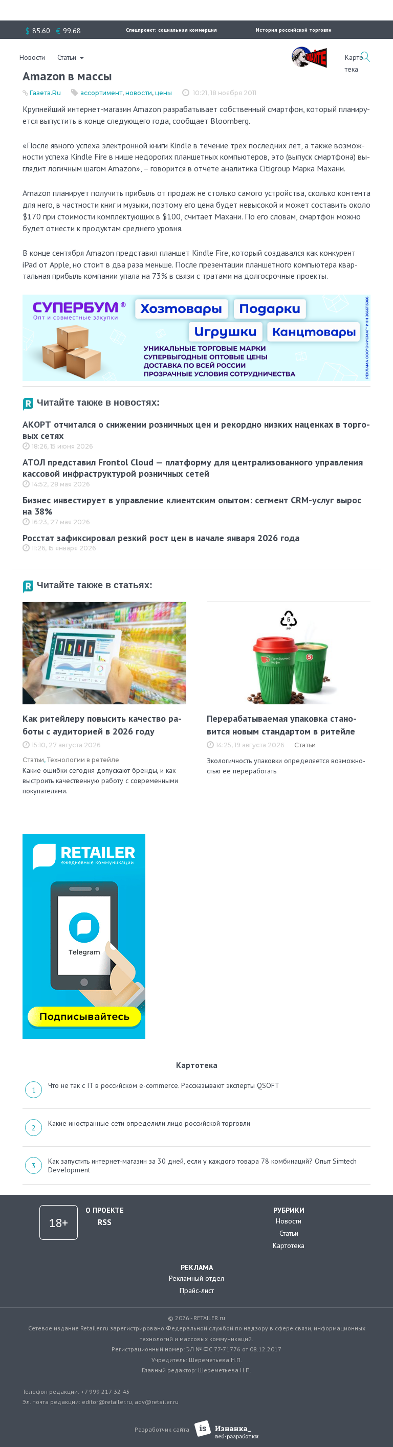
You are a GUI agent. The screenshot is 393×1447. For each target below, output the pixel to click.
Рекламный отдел (196, 1278)
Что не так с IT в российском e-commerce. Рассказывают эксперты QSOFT (163, 1085)
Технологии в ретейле (83, 760)
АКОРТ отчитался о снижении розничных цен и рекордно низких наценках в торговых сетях (196, 430)
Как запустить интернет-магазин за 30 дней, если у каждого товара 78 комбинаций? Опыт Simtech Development (202, 1165)
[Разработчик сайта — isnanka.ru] (226, 1429)
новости (138, 93)
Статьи (66, 57)
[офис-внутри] (196, 299)
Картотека (288, 1245)
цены (163, 93)
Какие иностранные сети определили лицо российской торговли (149, 1123)
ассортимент (101, 93)
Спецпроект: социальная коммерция (171, 30)
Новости (32, 57)
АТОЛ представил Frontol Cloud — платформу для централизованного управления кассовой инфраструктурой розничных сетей (193, 468)
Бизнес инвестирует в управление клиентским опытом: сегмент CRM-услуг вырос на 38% (192, 506)
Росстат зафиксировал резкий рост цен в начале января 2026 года (161, 538)
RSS (105, 1222)
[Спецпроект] (309, 52)
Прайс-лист (197, 1290)
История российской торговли (294, 30)
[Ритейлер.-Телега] (84, 837)
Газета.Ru (45, 93)
